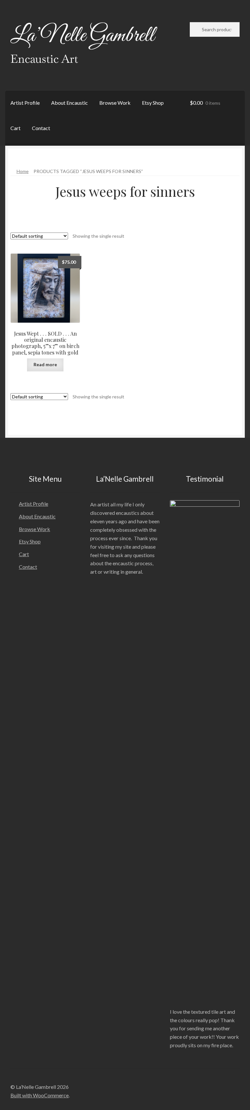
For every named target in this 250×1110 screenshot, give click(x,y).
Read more (45, 364)
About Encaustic (69, 103)
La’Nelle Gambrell (82, 35)
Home (23, 171)
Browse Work (115, 103)
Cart (15, 128)
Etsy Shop (153, 103)
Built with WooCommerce (39, 1095)
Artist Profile (25, 103)
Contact (41, 128)
